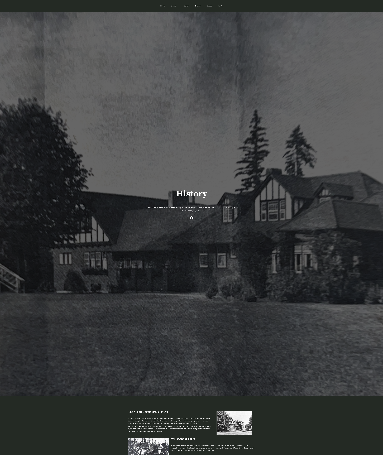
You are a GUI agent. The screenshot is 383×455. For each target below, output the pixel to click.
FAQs (220, 6)
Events (173, 6)
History (198, 6)
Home (162, 6)
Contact (209, 6)
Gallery (186, 6)
